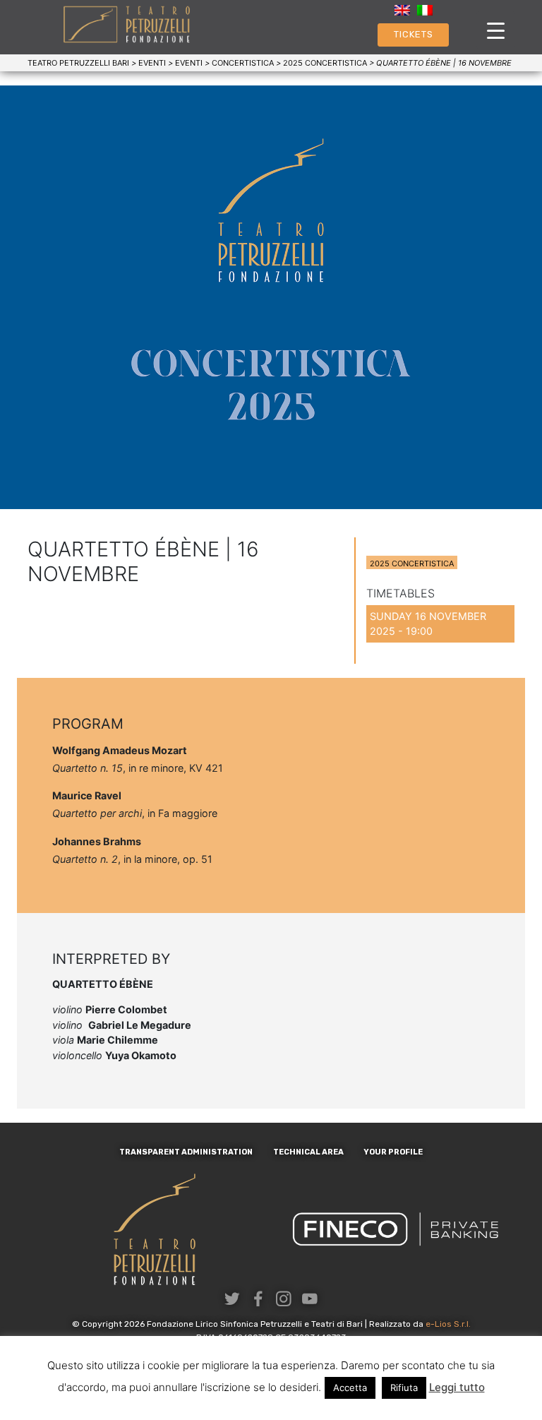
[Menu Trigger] (495, 30)
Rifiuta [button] (404, 1387)
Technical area (308, 1152)
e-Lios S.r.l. (448, 1324)
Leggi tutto (457, 1387)
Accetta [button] (350, 1387)
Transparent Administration (186, 1152)
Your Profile (393, 1152)
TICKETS (413, 34)
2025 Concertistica (412, 563)
